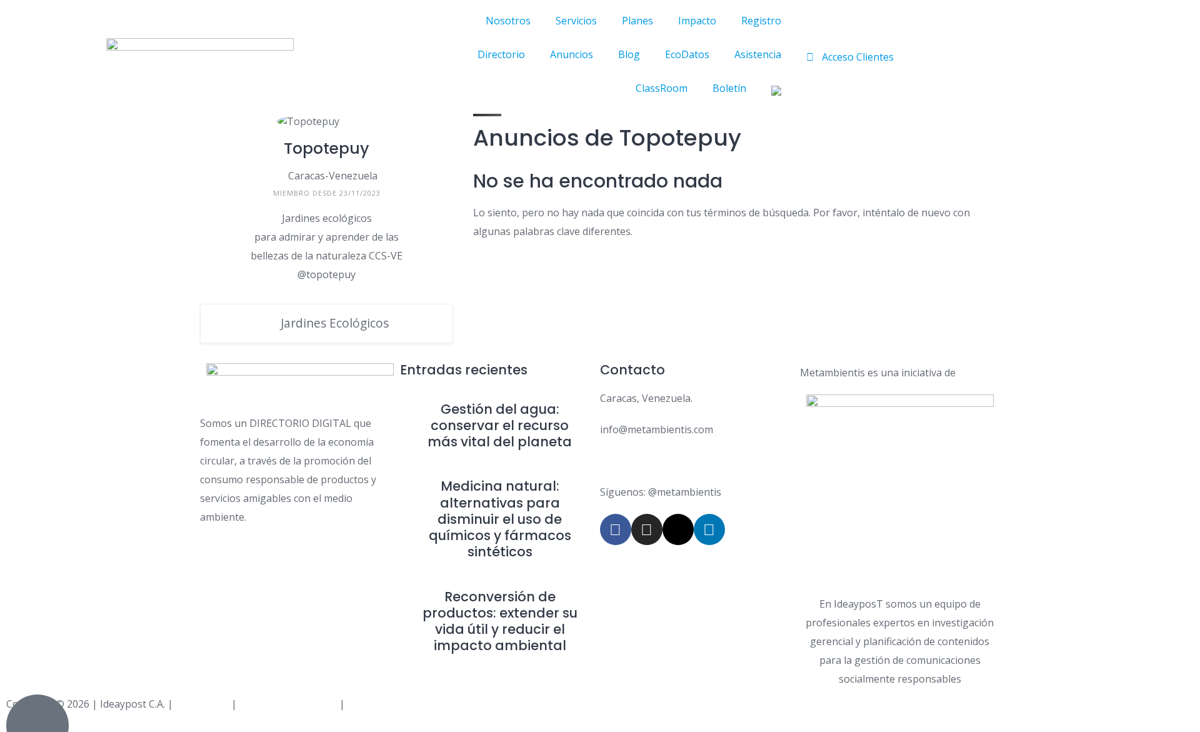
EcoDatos (687, 54)
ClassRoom (662, 88)
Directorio (501, 54)
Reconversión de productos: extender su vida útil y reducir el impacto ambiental (500, 621)
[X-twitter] (678, 529)
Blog (629, 54)
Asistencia (757, 54)
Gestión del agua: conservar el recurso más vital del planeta (500, 425)
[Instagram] (646, 529)
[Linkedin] (709, 529)
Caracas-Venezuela (333, 176)
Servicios (576, 21)
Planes (637, 21)
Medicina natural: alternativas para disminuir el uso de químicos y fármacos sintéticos (500, 519)
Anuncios (571, 54)
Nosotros (508, 21)
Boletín (729, 88)
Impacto (697, 21)
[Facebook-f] (615, 529)
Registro (761, 21)
